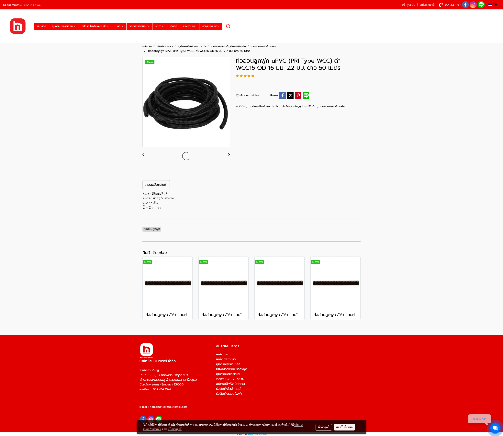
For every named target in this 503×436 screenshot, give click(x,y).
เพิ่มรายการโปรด (249, 95)
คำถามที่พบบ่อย (210, 26)
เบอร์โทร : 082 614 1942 (156, 389)
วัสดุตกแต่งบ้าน (138, 26)
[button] (228, 26)
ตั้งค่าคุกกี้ (323, 427)
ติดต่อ (173, 26)
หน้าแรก (41, 26)
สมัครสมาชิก (428, 4)
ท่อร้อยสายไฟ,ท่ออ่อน (333, 106)
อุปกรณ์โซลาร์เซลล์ (62, 26)
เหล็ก (118, 26)
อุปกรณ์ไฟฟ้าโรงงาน (230, 384)
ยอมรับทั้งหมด (344, 427)
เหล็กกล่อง (223, 354)
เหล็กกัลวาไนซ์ (226, 359)
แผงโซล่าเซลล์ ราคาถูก (231, 369)
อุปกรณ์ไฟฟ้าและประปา (94, 26)
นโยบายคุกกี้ (175, 429)
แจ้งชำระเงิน (189, 26)
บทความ (159, 26)
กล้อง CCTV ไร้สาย (230, 379)
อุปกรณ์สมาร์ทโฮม (228, 374)
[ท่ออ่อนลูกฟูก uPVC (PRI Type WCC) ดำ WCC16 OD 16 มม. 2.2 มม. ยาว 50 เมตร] (186, 102)
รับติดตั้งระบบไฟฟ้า (229, 393)
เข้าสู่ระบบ (408, 4)
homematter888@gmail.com (168, 407)
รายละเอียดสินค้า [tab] (156, 184)
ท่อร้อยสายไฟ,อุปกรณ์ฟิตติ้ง (299, 106)
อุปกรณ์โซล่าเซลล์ (228, 364)
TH (494, 5)
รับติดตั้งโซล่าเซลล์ (228, 388)
